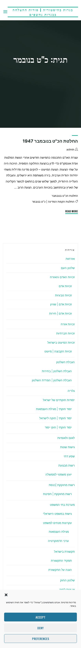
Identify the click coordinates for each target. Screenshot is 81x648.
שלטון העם (68, 268)
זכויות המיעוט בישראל (61, 342)
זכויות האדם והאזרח (62, 277)
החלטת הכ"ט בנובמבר (65, 195)
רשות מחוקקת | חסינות (57, 494)
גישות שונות (67, 447)
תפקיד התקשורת (61, 560)
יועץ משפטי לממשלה (58, 474)
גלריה (71, 391)
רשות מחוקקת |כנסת (62, 485)
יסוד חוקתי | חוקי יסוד (58, 427)
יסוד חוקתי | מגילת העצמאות (54, 409)
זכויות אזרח (68, 324)
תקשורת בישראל (64, 551)
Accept (40, 617)
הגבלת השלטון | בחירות (57, 371)
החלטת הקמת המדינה (61, 201)
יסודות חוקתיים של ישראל (59, 400)
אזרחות (70, 259)
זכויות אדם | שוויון (61, 304)
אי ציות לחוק (67, 589)
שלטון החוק (67, 580)
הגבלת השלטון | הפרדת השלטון (52, 380)
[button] (6, 595)
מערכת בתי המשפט (62, 505)
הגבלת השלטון (65, 362)
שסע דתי (69, 456)
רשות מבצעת (66, 465)
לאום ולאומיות (66, 438)
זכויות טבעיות (63, 295)
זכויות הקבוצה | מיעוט (58, 351)
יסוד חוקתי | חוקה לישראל (55, 418)
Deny (40, 628)
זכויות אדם (65, 286)
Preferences (40, 638)
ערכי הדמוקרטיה (58, 541)
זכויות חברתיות (65, 333)
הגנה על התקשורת (60, 570)
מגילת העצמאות (59, 532)
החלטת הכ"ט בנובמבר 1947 (50, 141)
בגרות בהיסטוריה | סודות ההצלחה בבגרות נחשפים (43, 12)
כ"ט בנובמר (38, 201)
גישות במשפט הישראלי (57, 514)
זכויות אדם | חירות (60, 313)
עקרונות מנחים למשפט (57, 523)
